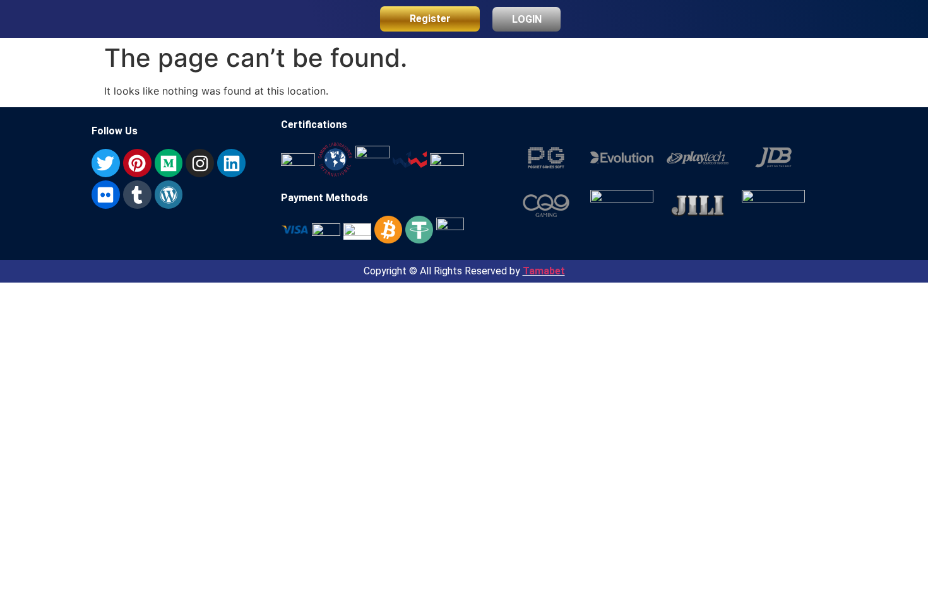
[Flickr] (106, 194)
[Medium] (169, 163)
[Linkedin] (231, 163)
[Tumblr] (137, 194)
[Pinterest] (137, 163)
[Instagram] (200, 163)
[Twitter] (106, 163)
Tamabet (544, 271)
